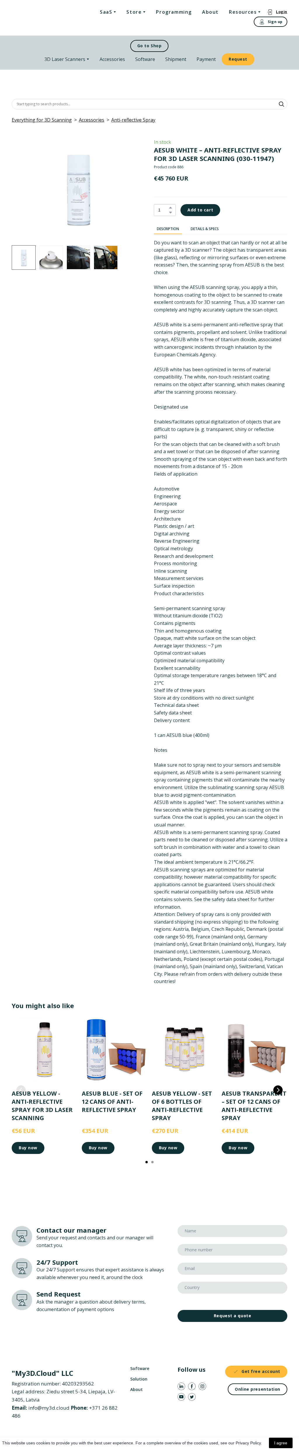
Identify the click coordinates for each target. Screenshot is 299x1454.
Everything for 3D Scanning (42, 120)
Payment (206, 59)
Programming (174, 12)
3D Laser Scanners (64, 59)
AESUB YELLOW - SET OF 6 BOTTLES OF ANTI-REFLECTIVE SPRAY (182, 1105)
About (210, 12)
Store (134, 12)
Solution (138, 1379)
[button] (277, 12)
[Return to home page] (36, 17)
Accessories (112, 59)
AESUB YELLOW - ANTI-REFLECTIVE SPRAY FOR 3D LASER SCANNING (42, 1105)
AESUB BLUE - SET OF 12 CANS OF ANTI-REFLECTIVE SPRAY (112, 1101)
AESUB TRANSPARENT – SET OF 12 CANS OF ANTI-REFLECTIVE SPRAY (254, 1105)
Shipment (175, 59)
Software (145, 59)
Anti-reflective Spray (133, 120)
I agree (280, 1443)
